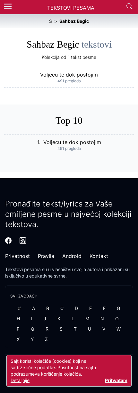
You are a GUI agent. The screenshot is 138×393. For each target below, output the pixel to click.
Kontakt (99, 256)
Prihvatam (116, 380)
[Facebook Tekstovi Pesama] (8, 240)
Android (72, 256)
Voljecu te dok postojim (69, 74)
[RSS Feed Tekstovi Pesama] (23, 240)
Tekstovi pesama (23, 269)
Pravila (46, 256)
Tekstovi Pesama (70, 8)
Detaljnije (20, 380)
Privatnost (17, 256)
